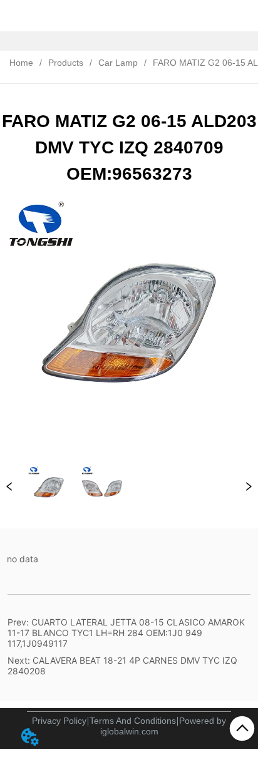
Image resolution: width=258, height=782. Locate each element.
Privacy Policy (59, 721)
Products (65, 63)
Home (21, 63)
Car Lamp (118, 63)
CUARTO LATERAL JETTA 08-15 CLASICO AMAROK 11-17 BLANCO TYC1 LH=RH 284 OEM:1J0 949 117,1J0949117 (126, 633)
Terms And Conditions (133, 721)
